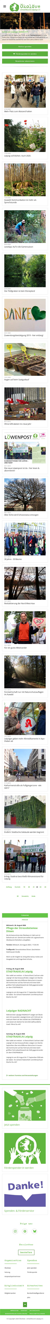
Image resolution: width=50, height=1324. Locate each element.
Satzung (7, 1272)
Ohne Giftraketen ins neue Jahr (17, 424)
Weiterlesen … (28, 99)
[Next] (45, 28)
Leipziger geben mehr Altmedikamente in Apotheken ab (24, 739)
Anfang (9, 887)
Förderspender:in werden (26, 54)
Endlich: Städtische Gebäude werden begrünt (24, 832)
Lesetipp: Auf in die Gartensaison (18, 246)
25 (17, 896)
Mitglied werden (10, 1293)
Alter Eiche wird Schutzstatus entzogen (21, 515)
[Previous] (4, 28)
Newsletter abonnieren (24, 61)
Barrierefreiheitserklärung (16, 1313)
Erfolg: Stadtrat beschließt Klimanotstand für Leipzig (23, 877)
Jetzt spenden (12, 1124)
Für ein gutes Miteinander (15, 648)
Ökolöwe (8, 1268)
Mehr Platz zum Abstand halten (18, 111)
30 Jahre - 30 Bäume (13, 559)
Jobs (28, 1297)
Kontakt (24, 1310)
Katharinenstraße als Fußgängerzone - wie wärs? (22, 786)
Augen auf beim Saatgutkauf (16, 379)
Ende (33, 896)
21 (34, 887)
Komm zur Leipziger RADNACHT (24, 42)
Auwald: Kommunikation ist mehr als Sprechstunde (20, 201)
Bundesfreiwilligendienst (35, 1293)
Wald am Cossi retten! (26, 42)
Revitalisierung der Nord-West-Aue (19, 603)
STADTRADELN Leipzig (19, 971)
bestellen (26, 1252)
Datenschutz (35, 1310)
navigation (4, 6)
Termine (25, 915)
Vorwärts (25, 896)
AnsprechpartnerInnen (12, 1276)
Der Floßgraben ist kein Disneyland (19, 291)
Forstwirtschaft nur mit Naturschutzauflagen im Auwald (23, 693)
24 (45, 887)
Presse (25, 920)
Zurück (17, 887)
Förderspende (32, 1272)
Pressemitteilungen (37, 1313)
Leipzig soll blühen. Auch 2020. (17, 155)
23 (40, 887)
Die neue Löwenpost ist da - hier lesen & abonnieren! (21, 469)
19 (24, 887)
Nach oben (25, 1304)
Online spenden (25, 47)
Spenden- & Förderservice (19, 1210)
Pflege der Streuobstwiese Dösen (22, 929)
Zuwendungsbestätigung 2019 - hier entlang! (23, 335)
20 (29, 887)
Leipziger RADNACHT (18, 1010)
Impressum (14, 1310)
